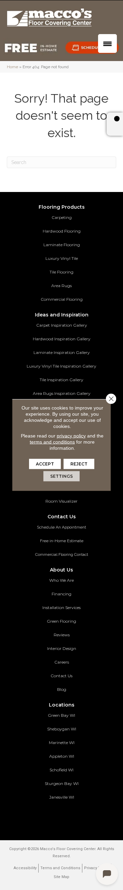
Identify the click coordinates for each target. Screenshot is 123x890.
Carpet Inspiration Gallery (61, 325)
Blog (61, 689)
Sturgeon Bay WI (62, 783)
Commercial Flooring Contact (61, 554)
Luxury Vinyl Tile (61, 258)
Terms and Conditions (60, 868)
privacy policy (71, 436)
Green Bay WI (61, 715)
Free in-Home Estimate (61, 540)
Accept (45, 463)
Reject (78, 463)
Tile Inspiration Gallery (61, 379)
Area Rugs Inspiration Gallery (62, 393)
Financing (61, 593)
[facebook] (54, 817)
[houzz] (66, 817)
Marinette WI (61, 742)
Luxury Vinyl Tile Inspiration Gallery (61, 366)
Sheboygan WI (61, 728)
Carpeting (62, 217)
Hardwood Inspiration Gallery (62, 338)
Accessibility (25, 868)
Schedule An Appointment (61, 527)
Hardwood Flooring (62, 231)
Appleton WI (61, 756)
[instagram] (78, 817)
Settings (61, 476)
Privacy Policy (96, 868)
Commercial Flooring (62, 299)
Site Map (61, 877)
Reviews (62, 634)
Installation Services (61, 607)
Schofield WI (61, 769)
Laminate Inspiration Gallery (61, 352)
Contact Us (61, 675)
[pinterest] (42, 817)
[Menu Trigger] (107, 43)
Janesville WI (61, 797)
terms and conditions (52, 442)
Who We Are (61, 580)
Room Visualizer (61, 501)
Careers (61, 662)
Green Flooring (61, 621)
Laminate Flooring (61, 244)
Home (12, 66)
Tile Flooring (61, 272)
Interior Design (61, 648)
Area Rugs (61, 285)
